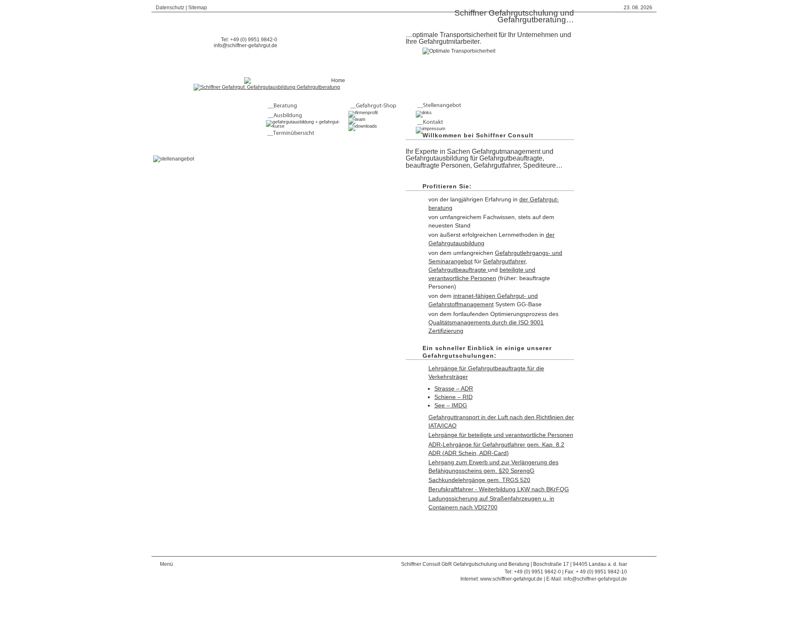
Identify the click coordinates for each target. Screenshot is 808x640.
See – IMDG (450, 405)
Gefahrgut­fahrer (504, 261)
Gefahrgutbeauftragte (458, 269)
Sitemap (197, 8)
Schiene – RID (453, 397)
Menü (166, 564)
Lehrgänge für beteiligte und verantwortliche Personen (500, 434)
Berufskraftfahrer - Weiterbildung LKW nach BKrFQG (498, 489)
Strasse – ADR (453, 388)
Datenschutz (170, 8)
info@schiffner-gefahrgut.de (245, 45)
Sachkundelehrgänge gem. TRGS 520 (479, 480)
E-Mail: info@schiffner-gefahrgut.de (586, 579)
